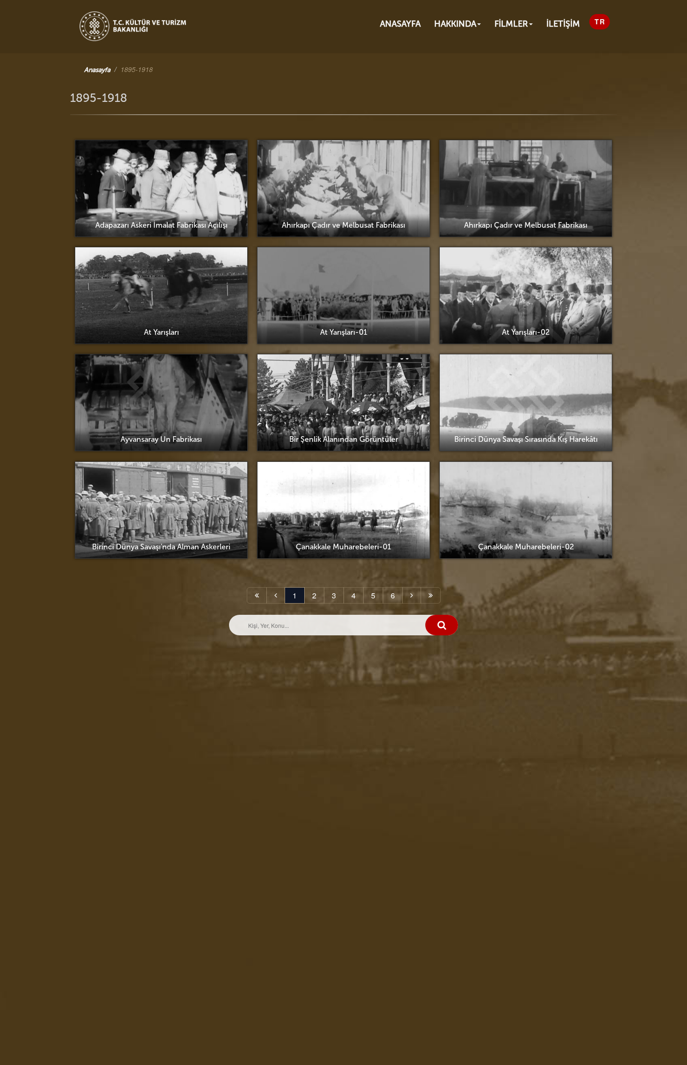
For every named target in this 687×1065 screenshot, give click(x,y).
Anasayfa (400, 24)
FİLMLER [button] (511, 24)
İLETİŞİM (563, 24)
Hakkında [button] (455, 24)
